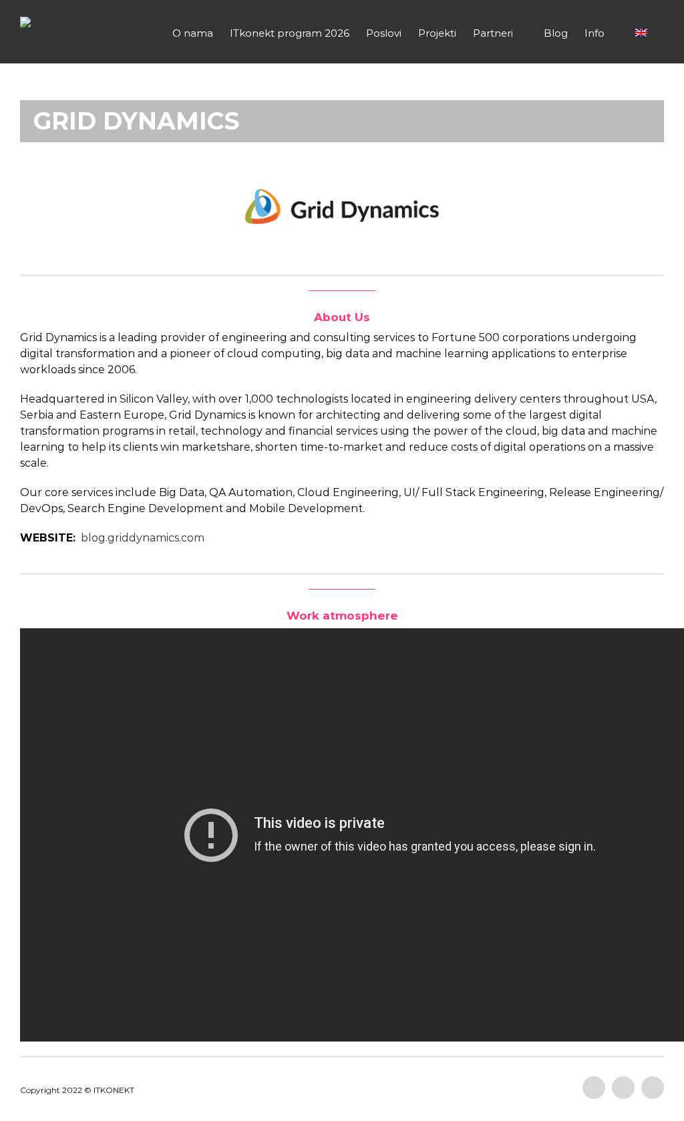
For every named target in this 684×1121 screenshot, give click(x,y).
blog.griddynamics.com (142, 537)
